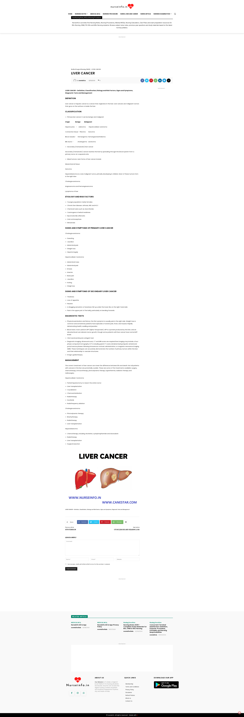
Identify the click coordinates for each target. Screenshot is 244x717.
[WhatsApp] (155, 80)
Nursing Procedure (129, 622)
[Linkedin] (160, 80)
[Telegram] (164, 80)
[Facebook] (142, 80)
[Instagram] (77, 693)
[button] (175, 14)
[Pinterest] (151, 80)
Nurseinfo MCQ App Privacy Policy (108, 626)
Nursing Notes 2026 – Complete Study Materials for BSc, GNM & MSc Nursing (135, 627)
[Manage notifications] (239, 712)
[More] (126, 522)
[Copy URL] (169, 80)
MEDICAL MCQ (76, 622)
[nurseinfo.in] (75, 80)
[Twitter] (147, 80)
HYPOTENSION (70, 529)
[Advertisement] (122, 51)
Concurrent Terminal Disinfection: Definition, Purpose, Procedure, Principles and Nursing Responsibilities (159, 628)
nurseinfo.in (82, 80)
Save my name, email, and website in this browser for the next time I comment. (89, 564)
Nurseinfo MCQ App (78, 625)
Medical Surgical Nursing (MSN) (80, 69)
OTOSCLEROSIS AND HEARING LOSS (126, 529)
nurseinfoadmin (76, 627)
